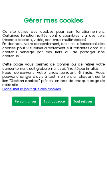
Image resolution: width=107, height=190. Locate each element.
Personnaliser (25, 101)
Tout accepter (55, 101)
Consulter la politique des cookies (31, 89)
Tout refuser (82, 101)
